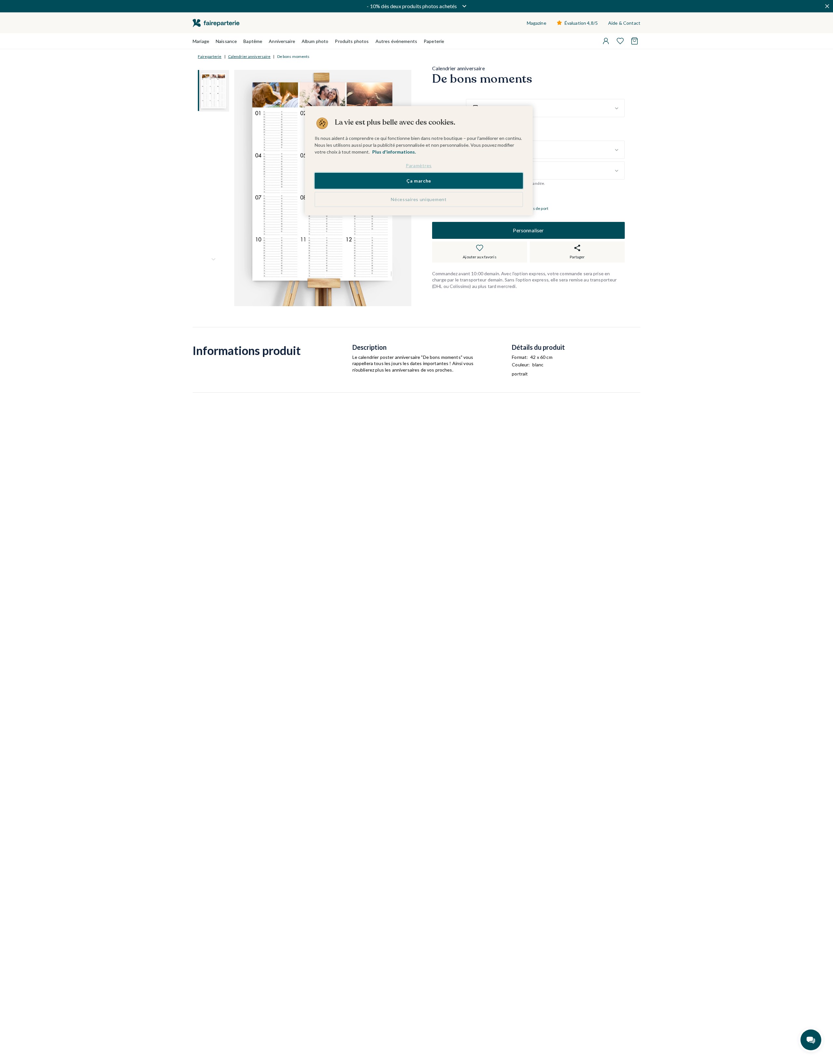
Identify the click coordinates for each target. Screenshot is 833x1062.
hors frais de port (533, 208)
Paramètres (419, 165)
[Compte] (606, 41)
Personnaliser (528, 230)
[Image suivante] (213, 259)
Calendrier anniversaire (249, 56)
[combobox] (545, 108)
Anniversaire (282, 41)
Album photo (315, 41)
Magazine (536, 23)
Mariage (201, 41)
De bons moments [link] (293, 56)
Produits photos (352, 41)
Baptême (252, 41)
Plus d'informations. (394, 152)
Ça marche (418, 181)
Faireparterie (210, 56)
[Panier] (634, 41)
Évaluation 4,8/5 (581, 23)
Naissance (226, 41)
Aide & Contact (624, 23)
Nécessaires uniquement (418, 199)
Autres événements (396, 41)
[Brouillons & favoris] (620, 41)
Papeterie (434, 41)
